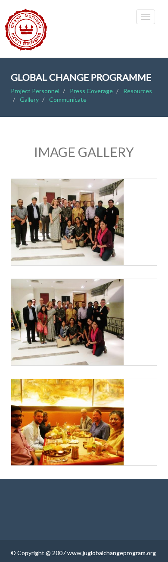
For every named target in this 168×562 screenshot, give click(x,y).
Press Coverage (91, 90)
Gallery (29, 99)
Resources (137, 90)
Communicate (68, 99)
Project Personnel (35, 90)
